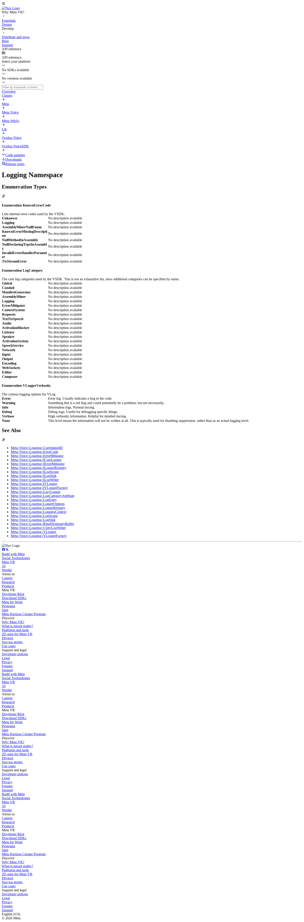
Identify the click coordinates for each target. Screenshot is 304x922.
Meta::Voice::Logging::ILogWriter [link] (35, 480)
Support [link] (7, 670)
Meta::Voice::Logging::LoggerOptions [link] (38, 504)
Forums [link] (7, 666)
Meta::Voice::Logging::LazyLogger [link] (36, 492)
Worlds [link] (7, 570)
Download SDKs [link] (14, 598)
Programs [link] (8, 606)
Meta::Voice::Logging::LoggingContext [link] (38, 512)
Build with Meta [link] (13, 554)
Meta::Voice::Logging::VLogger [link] (33, 532)
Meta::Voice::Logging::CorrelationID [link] (37, 448)
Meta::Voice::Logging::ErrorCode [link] (34, 452)
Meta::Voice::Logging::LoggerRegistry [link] (38, 508)
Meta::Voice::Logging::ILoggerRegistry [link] (38, 468)
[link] (11, 8)
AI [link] (4, 566)
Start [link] (5, 610)
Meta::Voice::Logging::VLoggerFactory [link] (39, 536)
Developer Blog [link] (13, 594)
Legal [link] (6, 658)
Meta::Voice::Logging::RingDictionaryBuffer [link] (42, 524)
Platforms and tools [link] (15, 630)
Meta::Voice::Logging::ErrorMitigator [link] (37, 456)
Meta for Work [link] (12, 602)
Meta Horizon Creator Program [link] (24, 614)
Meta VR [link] (8, 562)
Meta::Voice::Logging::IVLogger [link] (34, 484)
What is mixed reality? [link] (17, 626)
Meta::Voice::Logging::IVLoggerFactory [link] (39, 488)
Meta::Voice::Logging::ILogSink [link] (34, 476)
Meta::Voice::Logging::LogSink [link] (33, 520)
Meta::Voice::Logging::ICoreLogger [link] (36, 460)
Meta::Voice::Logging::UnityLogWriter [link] (38, 528)
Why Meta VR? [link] (13, 622)
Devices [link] (7, 638)
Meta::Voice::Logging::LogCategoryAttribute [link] (42, 496)
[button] (152, 4)
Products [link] (8, 586)
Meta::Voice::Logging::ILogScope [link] (35, 472)
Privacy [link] (7, 662)
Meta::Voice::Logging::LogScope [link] (34, 516)
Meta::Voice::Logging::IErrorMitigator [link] (38, 464)
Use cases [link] (9, 646)
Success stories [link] (12, 642)
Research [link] (8, 582)
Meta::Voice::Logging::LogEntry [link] (34, 500)
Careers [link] (7, 578)
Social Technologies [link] (16, 558)
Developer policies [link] (15, 654)
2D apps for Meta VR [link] (17, 634)
